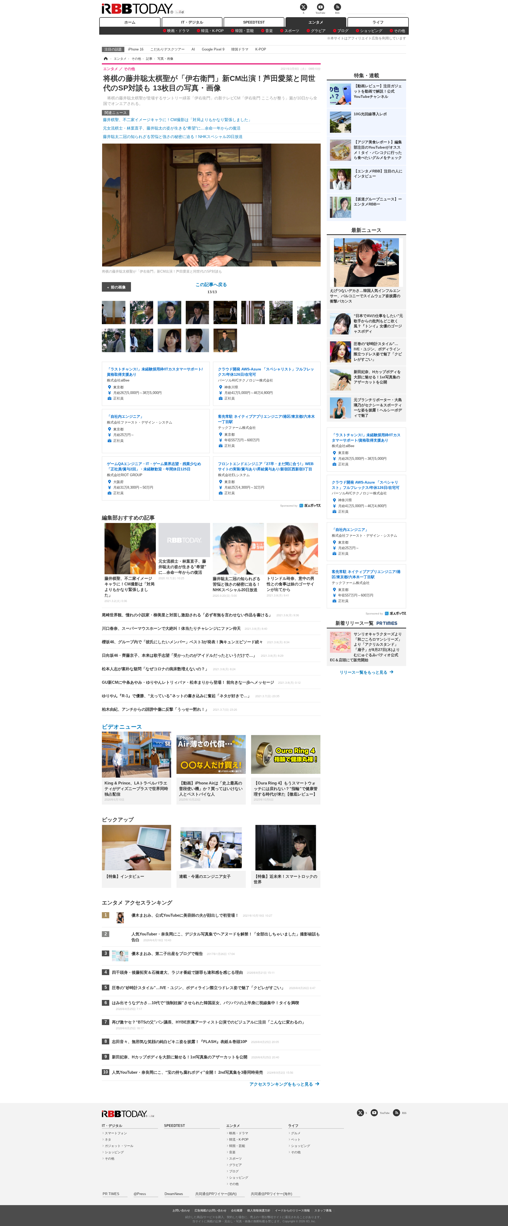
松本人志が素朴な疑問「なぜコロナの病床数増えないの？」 (168, 669)
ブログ (342, 31)
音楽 (269, 31)
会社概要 (237, 1210)
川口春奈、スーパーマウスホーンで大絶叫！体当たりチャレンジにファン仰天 (184, 628)
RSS (404, 1113)
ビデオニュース (122, 727)
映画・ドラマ (178, 31)
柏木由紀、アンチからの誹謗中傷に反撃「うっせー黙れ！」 (169, 709)
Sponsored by (288, 505)
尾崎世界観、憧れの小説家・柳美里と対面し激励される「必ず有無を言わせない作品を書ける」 (200, 615)
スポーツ (291, 31)
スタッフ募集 (323, 1210)
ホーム (129, 22)
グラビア (318, 31)
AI (193, 49)
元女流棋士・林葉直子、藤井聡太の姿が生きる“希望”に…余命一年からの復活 (172, 128)
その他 (399, 31)
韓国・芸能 (244, 31)
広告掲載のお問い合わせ (210, 1210)
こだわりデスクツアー (167, 49)
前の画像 (118, 287)
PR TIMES (111, 1194)
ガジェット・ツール (119, 1146)
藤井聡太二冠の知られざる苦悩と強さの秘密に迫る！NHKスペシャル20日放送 (173, 136)
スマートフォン (116, 1133)
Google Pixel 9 (213, 49)
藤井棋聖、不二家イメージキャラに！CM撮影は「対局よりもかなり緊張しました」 (177, 119)
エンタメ (316, 22)
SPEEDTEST (254, 22)
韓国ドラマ (239, 49)
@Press (140, 1194)
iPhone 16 (135, 49)
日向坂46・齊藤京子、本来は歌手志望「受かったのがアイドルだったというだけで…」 (192, 655)
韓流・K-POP (212, 31)
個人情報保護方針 (258, 1210)
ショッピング (371, 31)
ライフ (378, 22)
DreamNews (174, 1194)
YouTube (384, 1113)
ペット (296, 1139)
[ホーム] (105, 59)
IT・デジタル (192, 22)
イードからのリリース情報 (292, 1210)
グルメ (296, 1133)
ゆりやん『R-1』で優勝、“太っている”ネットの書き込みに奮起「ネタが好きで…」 (190, 696)
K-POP (260, 49)
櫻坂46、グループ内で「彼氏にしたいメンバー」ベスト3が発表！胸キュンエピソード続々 (195, 642)
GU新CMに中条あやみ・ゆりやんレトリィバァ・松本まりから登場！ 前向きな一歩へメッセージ (201, 682)
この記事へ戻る (211, 287)
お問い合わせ (181, 1210)
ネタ (108, 1139)
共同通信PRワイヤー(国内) (216, 1194)
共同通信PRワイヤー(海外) (271, 1194)
